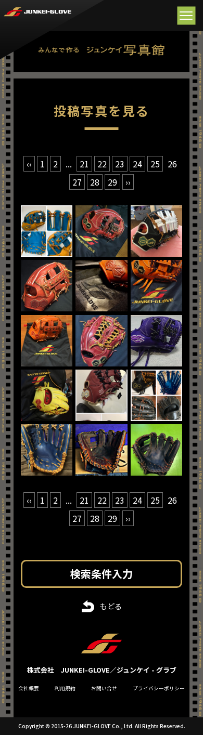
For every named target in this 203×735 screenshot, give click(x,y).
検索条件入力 (101, 573)
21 (84, 164)
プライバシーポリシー (159, 688)
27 (77, 182)
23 (119, 164)
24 (137, 164)
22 (102, 164)
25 (155, 164)
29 (112, 182)
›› (128, 182)
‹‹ (29, 164)
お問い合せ (104, 688)
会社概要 (28, 688)
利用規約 (65, 688)
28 (94, 182)
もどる (111, 606)
